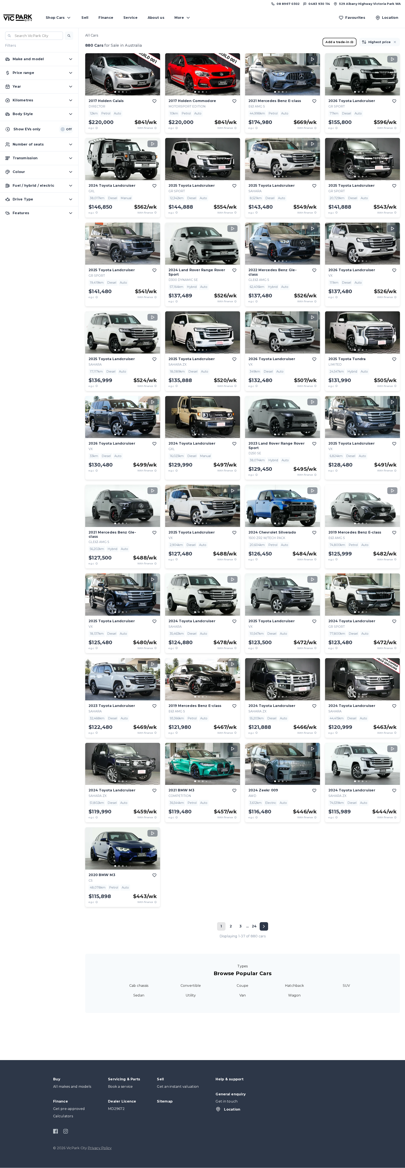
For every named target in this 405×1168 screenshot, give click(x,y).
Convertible (191, 986)
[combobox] (34, 35)
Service (130, 18)
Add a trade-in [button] (337, 42)
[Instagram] (65, 1131)
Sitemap (165, 1101)
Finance (106, 18)
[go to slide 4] (127, 92)
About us (156, 18)
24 (254, 926)
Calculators (63, 1116)
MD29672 (116, 1109)
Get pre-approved (69, 1109)
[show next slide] (153, 77)
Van (242, 995)
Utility (191, 995)
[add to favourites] (154, 101)
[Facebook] (55, 1131)
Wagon (294, 995)
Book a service (120, 1087)
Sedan (138, 995)
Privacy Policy (100, 1148)
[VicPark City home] (17, 17)
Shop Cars (55, 18)
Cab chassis (138, 986)
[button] (69, 35)
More (179, 18)
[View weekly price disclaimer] (155, 127)
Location (232, 1109)
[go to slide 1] (115, 92)
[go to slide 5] (130, 92)
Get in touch (227, 1101)
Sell (84, 18)
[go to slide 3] (123, 92)
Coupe (242, 986)
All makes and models (72, 1087)
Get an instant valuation (178, 1087)
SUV (346, 986)
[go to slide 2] (119, 92)
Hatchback (294, 986)
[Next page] (264, 926)
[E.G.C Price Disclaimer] (96, 127)
